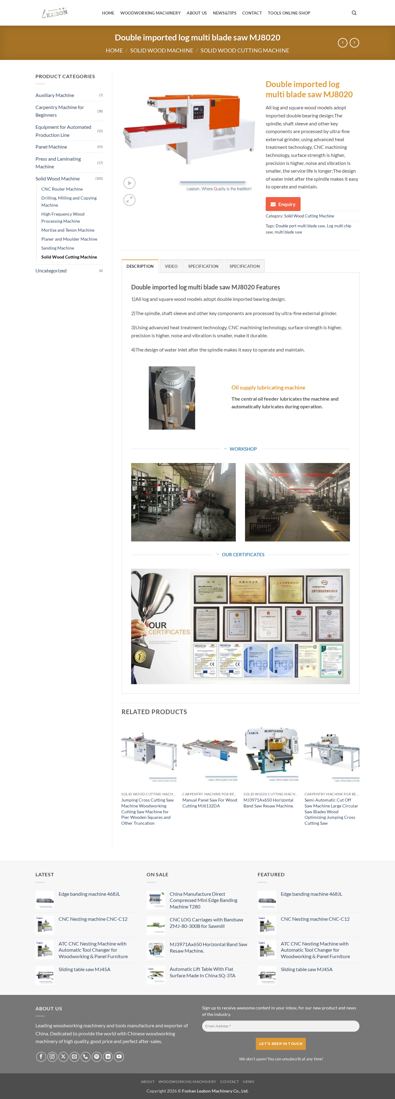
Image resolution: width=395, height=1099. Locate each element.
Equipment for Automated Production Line (63, 131)
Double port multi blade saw (300, 225)
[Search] (354, 13)
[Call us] (86, 1057)
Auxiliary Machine (54, 95)
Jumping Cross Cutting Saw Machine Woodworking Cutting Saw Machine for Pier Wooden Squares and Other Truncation (147, 811)
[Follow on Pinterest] (97, 1057)
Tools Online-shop (289, 13)
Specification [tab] (203, 266)
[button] (129, 183)
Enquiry (287, 204)
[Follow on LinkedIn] (108, 1057)
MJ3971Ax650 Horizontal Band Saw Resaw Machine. (268, 802)
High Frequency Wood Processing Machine (63, 217)
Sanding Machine (57, 248)
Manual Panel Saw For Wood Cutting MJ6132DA (209, 802)
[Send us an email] (74, 1057)
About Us (197, 13)
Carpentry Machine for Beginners (59, 111)
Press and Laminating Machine (58, 163)
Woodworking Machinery (150, 13)
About (148, 1081)
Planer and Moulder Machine (69, 239)
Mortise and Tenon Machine (67, 230)
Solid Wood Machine (161, 50)
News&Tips (224, 13)
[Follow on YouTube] (119, 1057)
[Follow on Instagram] (52, 1057)
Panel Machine (51, 146)
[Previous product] (354, 43)
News (248, 1081)
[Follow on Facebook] (41, 1057)
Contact (252, 13)
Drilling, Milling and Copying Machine (69, 201)
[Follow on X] (63, 1057)
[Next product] (342, 43)
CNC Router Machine (62, 189)
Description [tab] (140, 266)
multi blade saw (288, 231)
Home (108, 13)
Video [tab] (171, 266)
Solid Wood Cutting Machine (245, 50)
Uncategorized (51, 270)
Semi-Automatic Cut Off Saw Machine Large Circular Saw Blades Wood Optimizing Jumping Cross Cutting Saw (331, 811)
